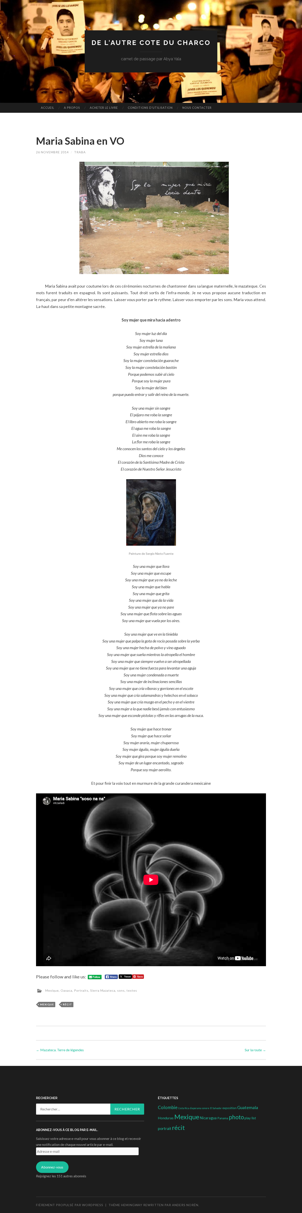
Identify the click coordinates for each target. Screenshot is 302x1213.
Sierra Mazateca (102, 990)
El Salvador (216, 1108)
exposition (229, 1108)
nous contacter (197, 107)
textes (131, 990)
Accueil (47, 107)
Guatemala (247, 1107)
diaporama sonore (199, 1108)
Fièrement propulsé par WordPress (69, 1205)
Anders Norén (185, 1205)
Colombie (168, 1107)
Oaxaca (66, 990)
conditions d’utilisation (150, 107)
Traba (80, 152)
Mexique (52, 990)
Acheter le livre (104, 107)
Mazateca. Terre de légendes (60, 1050)
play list (250, 1118)
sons (121, 990)
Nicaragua (208, 1118)
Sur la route (255, 1050)
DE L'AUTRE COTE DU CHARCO (151, 43)
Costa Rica (183, 1108)
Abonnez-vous (52, 1167)
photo (236, 1117)
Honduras (166, 1118)
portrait (164, 1128)
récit (67, 1004)
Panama (222, 1118)
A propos (72, 107)
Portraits (81, 990)
